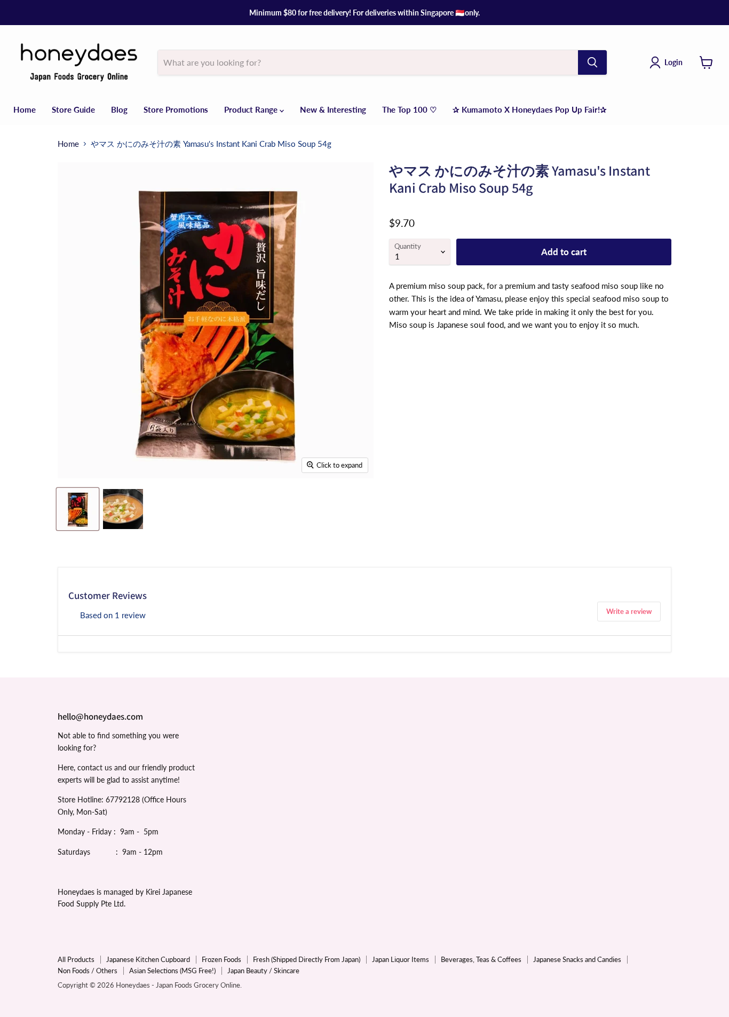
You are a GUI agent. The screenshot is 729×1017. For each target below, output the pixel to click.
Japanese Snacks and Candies (577, 959)
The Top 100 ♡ (409, 109)
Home (24, 109)
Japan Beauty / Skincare (263, 970)
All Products (76, 959)
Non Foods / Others (87, 970)
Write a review (629, 611)
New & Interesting (333, 109)
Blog (119, 109)
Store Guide (73, 109)
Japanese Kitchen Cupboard (148, 959)
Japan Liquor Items (400, 959)
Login (673, 62)
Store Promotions (176, 109)
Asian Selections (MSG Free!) (172, 970)
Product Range (252, 109)
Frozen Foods (221, 959)
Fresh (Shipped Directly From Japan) (306, 959)
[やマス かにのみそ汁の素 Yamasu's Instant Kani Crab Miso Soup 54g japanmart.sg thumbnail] (78, 509)
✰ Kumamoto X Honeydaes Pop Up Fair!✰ (530, 109)
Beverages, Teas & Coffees (481, 959)
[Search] (592, 62)
